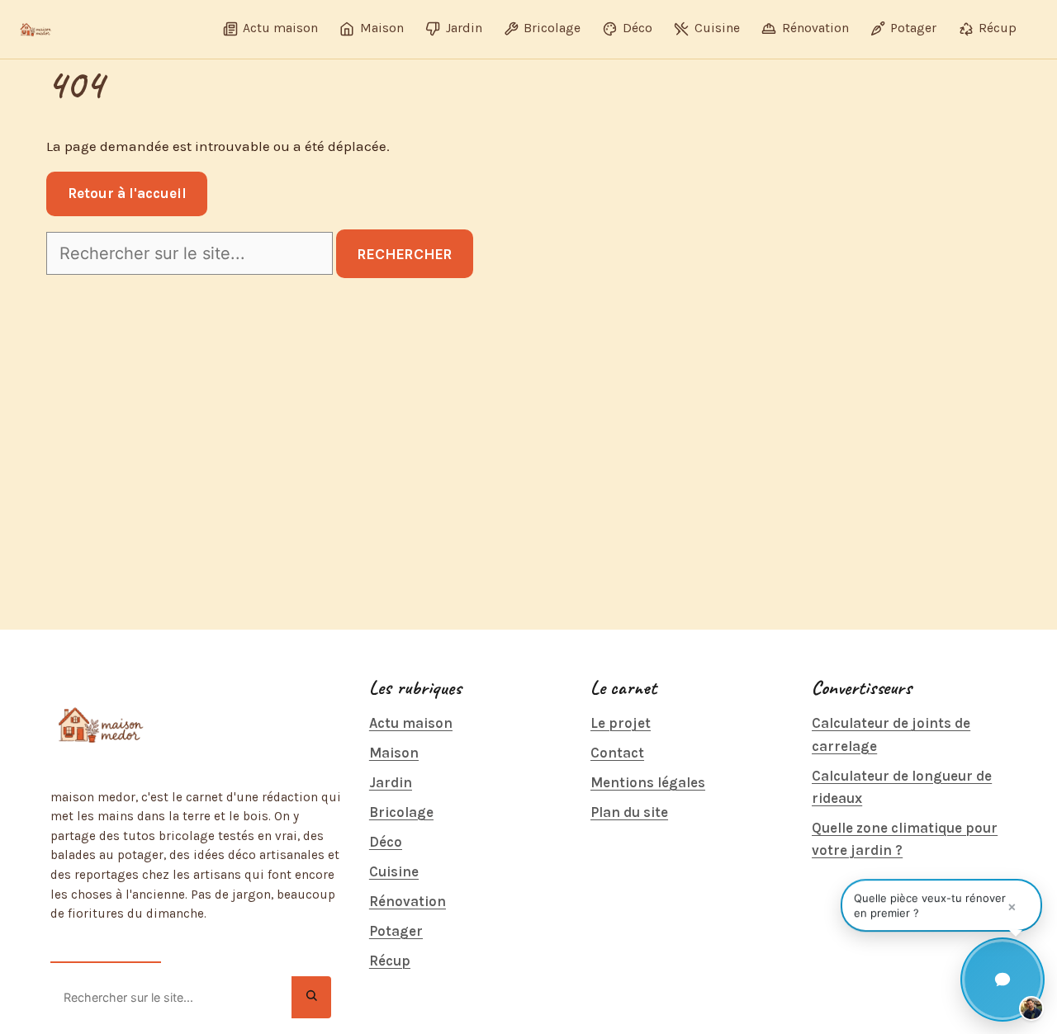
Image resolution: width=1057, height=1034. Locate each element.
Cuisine (394, 871)
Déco (385, 841)
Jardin (390, 782)
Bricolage (401, 812)
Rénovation (407, 901)
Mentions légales (647, 782)
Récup (389, 960)
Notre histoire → (105, 948)
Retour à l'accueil (127, 193)
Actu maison (411, 723)
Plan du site (629, 812)
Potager (396, 931)
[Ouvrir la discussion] (1002, 979)
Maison (394, 752)
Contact (617, 752)
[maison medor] (35, 30)
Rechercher (405, 254)
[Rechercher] (311, 997)
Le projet (620, 723)
